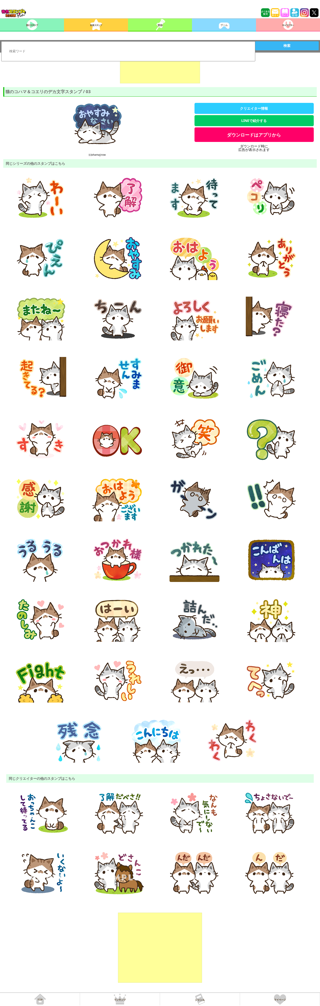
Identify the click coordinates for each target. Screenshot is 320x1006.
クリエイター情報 (254, 108)
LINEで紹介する (254, 120)
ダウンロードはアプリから (254, 135)
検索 (287, 46)
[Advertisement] (160, 70)
